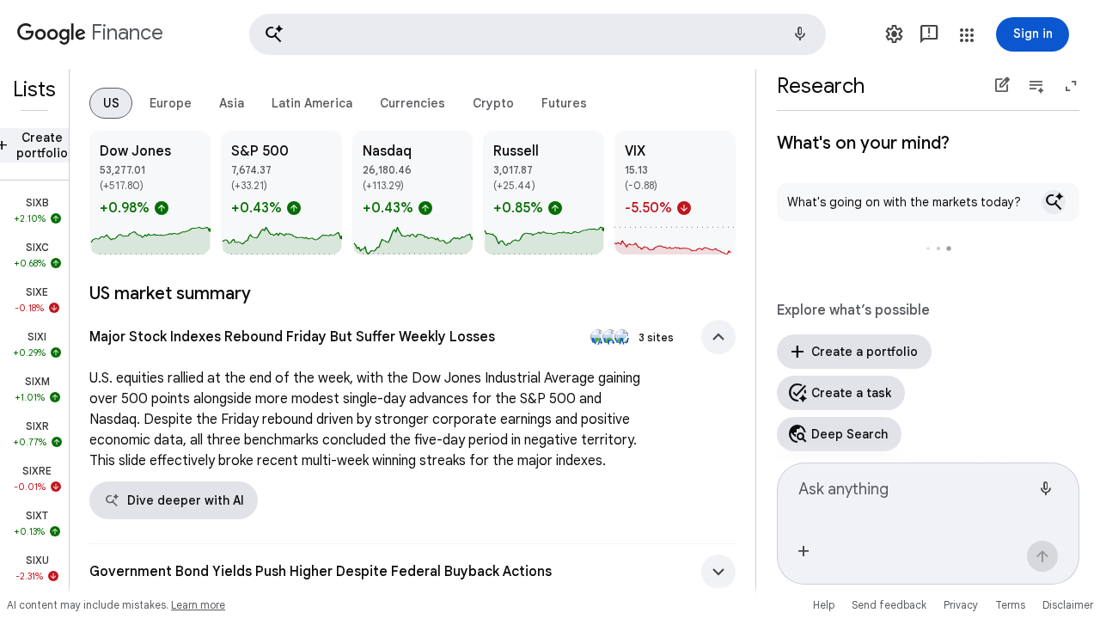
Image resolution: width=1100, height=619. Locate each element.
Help (823, 604)
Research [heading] (821, 86)
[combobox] (914, 496)
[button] (537, 34)
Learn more (198, 604)
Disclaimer (1067, 604)
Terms (1010, 604)
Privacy (961, 604)
